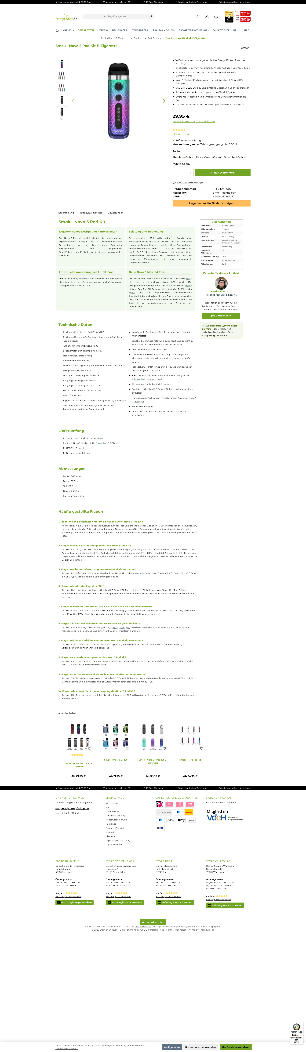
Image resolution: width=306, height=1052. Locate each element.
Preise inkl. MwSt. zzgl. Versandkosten (194, 121)
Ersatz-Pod (101, 443)
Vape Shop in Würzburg (118, 840)
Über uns (110, 836)
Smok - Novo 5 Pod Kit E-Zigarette (185, 38)
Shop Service (115, 797)
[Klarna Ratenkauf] (169, 804)
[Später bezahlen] (160, 820)
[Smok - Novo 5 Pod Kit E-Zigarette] (78, 737)
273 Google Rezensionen (118, 896)
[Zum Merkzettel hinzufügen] (90, 748)
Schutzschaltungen (142, 379)
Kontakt (110, 832)
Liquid (188, 285)
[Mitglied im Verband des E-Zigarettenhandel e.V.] (227, 815)
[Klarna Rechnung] (189, 804)
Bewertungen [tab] (115, 212)
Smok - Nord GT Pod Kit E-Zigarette (153, 761)
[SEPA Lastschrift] (160, 828)
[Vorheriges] (73, 101)
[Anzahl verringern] (176, 172)
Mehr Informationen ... (66, 1048)
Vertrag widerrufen (153, 922)
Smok (69, 438)
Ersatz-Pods (180, 573)
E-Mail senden (223, 316)
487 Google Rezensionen (68, 896)
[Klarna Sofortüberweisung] (179, 804)
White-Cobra (181, 163)
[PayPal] (178, 812)
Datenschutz (112, 811)
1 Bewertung (181, 134)
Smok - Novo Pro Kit (190, 759)
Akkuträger (97, 438)
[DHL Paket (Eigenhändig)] (188, 812)
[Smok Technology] (245, 48)
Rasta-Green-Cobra (208, 157)
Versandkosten (143, 926)
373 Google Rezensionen (168, 896)
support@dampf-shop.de (72, 808)
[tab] (66, 212)
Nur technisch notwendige (200, 1047)
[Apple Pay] (181, 820)
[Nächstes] (164, 101)
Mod (131, 303)
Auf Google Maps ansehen (76, 902)
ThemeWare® (207, 930)
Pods (189, 278)
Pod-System (80, 332)
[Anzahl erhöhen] (190, 172)
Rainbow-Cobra (183, 157)
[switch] (296, 1041)
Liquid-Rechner (114, 844)
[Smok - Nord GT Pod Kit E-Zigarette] (153, 737)
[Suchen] (151, 16)
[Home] (57, 30)
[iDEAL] (159, 804)
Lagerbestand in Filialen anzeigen (211, 203)
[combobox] (115, 16)
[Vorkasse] (191, 820)
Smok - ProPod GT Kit (115, 759)
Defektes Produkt (115, 828)
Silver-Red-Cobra (234, 157)
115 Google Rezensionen (218, 899)
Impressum (112, 803)
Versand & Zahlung (115, 815)
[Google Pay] (170, 820)
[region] (111, 101)
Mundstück (135, 296)
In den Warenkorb (223, 172)
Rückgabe (111, 824)
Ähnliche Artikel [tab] (67, 713)
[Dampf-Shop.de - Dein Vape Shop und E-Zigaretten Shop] (66, 16)
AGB (108, 807)
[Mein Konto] (207, 16)
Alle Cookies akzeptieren (236, 1047)
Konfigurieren (172, 1047)
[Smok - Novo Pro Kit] (190, 737)
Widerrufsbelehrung (116, 820)
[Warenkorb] (215, 16)
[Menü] (301, 1023)
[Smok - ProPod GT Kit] (116, 737)
